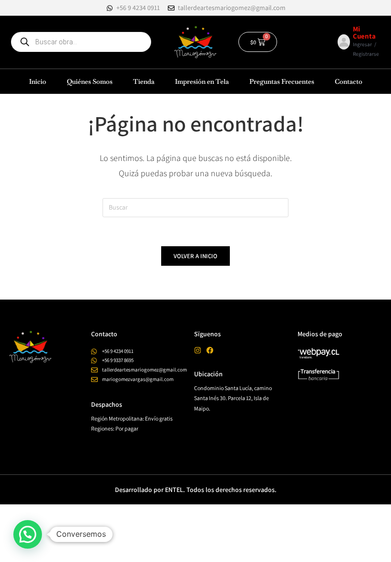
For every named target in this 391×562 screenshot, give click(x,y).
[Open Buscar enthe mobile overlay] (81, 41)
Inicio (37, 81)
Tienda (143, 81)
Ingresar (362, 44)
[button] (27, 534)
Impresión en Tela (202, 81)
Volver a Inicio (195, 256)
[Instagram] (197, 350)
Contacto (348, 81)
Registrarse (366, 53)
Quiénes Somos (90, 81)
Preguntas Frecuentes (281, 81)
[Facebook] (210, 350)
